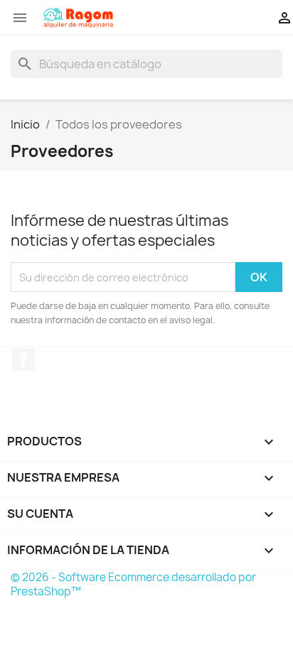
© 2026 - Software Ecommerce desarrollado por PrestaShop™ (133, 584)
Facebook (23, 359)
